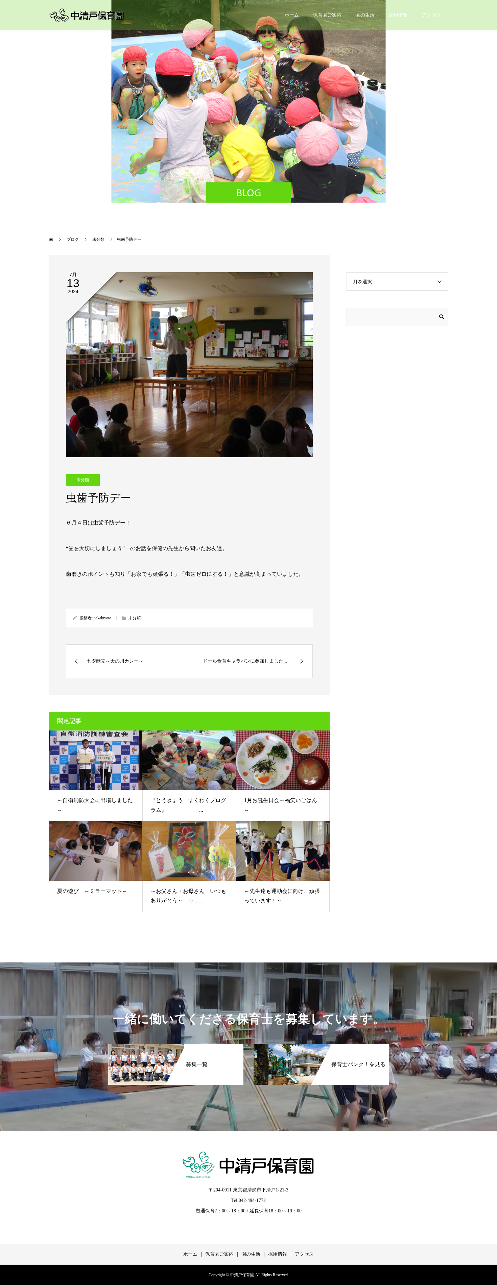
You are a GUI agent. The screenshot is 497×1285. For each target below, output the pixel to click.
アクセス (431, 15)
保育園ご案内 (327, 15)
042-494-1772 (252, 1200)
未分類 (83, 480)
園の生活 (365, 15)
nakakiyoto (102, 618)
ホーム (292, 15)
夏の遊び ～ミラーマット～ (92, 891)
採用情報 (398, 15)
